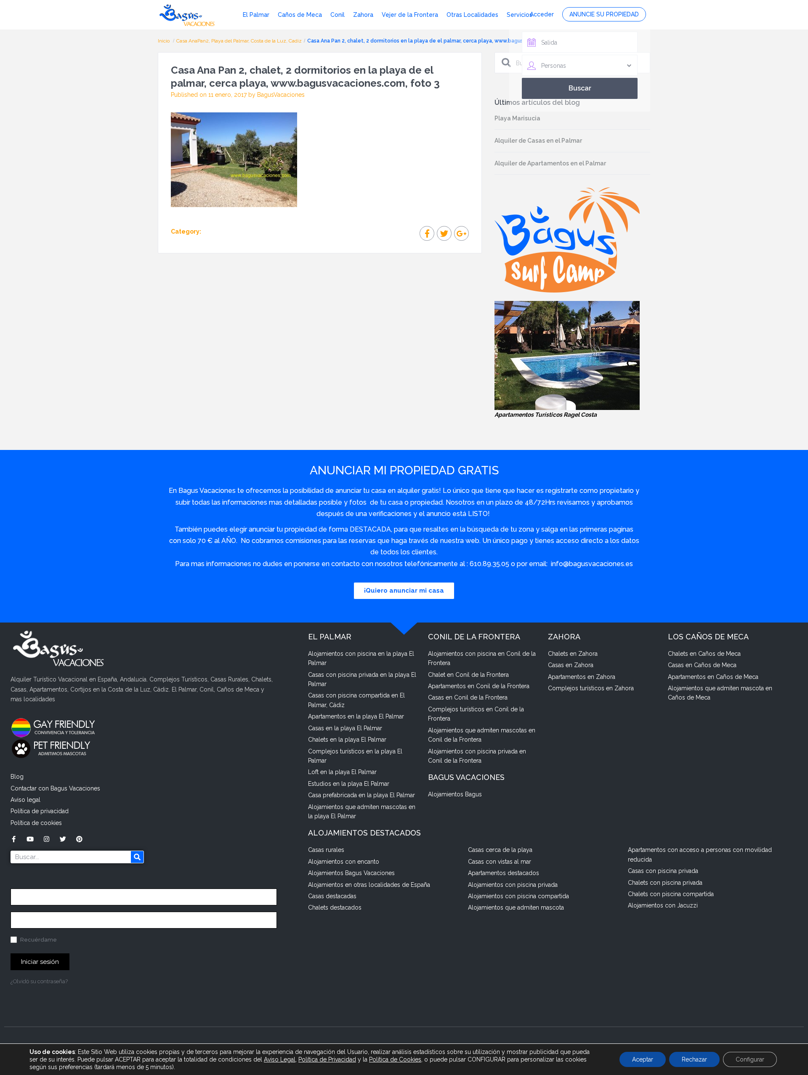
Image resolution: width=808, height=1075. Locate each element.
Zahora (363, 14)
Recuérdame (38, 940)
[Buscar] (137, 857)
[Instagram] (46, 839)
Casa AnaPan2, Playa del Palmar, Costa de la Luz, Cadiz (239, 41)
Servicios (519, 14)
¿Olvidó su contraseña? (39, 981)
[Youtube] (30, 839)
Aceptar (642, 1059)
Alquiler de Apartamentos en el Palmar (550, 163)
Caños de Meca (300, 14)
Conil (337, 14)
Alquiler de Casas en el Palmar (538, 140)
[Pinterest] (79, 839)
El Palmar (256, 14)
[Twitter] (63, 839)
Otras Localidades (472, 14)
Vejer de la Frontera (410, 14)
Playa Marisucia (517, 118)
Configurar (750, 1059)
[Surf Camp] (567, 239)
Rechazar (694, 1059)
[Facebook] (14, 839)
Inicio (164, 41)
